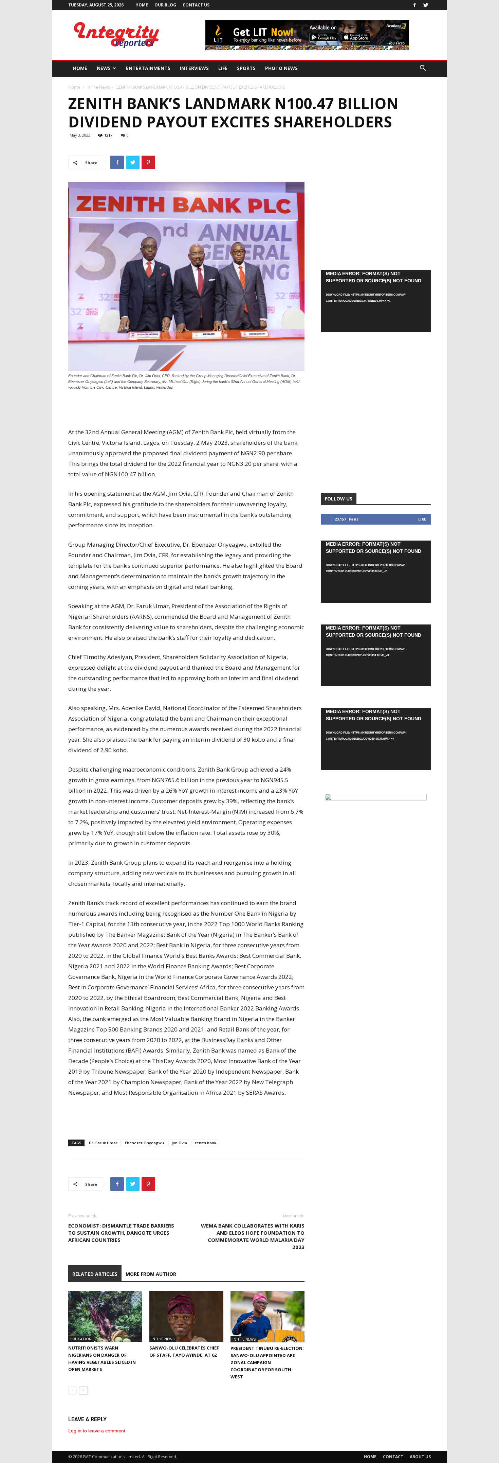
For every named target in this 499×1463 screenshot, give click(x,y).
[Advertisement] (186, 409)
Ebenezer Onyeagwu (144, 1142)
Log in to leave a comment (96, 1430)
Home (141, 5)
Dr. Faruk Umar (103, 1142)
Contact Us (196, 5)
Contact (393, 1457)
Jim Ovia (179, 1142)
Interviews (194, 68)
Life (222, 68)
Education (81, 1338)
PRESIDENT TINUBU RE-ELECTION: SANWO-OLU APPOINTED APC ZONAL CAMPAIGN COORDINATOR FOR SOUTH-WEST (267, 1362)
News (104, 68)
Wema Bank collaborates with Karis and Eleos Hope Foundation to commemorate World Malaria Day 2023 (252, 1236)
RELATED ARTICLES (94, 1274)
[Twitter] (426, 5)
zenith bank (205, 1142)
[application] (376, 301)
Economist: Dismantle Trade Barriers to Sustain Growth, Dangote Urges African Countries (121, 1232)
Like (422, 519)
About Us (420, 1457)
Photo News (281, 68)
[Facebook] (414, 5)
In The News (98, 87)
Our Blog (165, 5)
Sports (246, 68)
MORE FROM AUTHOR (151, 1274)
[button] (422, 69)
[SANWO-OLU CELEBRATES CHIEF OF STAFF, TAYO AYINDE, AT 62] (186, 1316)
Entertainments (148, 68)
